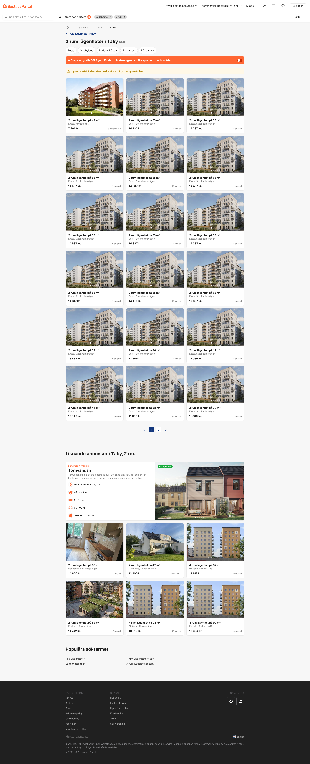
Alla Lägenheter (75, 658)
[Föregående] (144, 429)
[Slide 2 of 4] (93, 113)
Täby (99, 27)
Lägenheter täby (76, 663)
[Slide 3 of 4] (95, 113)
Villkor (113, 718)
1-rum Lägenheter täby (140, 658)
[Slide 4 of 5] (157, 113)
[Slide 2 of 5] (153, 113)
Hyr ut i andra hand (120, 708)
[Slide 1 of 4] (92, 113)
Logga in (298, 5)
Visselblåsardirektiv (76, 729)
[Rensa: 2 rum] (124, 17)
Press (68, 708)
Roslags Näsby (108, 50)
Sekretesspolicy (74, 713)
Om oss (69, 697)
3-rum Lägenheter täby (140, 663)
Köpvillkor (71, 723)
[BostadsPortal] (17, 6)
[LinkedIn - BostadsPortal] (240, 701)
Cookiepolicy (72, 718)
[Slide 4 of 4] (97, 113)
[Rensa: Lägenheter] (110, 17)
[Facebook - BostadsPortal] (231, 701)
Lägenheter (83, 27)
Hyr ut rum (115, 697)
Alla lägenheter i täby (83, 33)
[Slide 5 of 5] (159, 113)
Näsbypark (147, 50)
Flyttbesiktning (118, 703)
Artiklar (69, 703)
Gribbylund (86, 50)
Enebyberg (129, 50)
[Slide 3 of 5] (155, 113)
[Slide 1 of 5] (151, 113)
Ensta (71, 50)
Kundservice (116, 713)
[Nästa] (166, 429)
